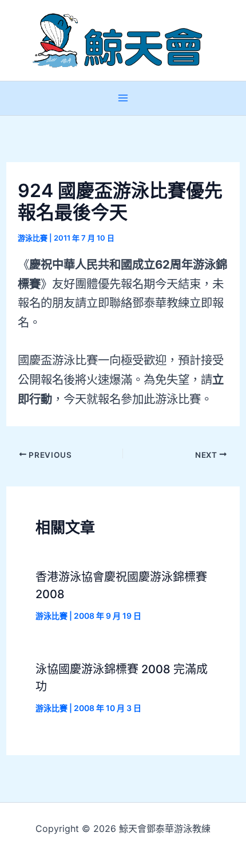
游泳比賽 (32, 237)
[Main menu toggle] (123, 98)
